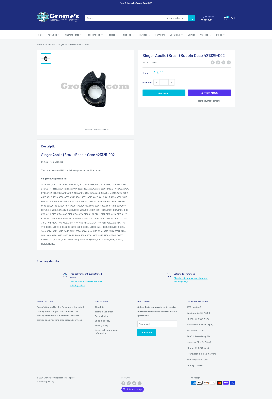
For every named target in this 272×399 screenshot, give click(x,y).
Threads (143, 34)
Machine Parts (72, 34)
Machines (52, 34)
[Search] (191, 18)
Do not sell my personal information (106, 331)
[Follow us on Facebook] (123, 383)
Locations (175, 34)
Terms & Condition (104, 311)
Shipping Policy (102, 320)
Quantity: (147, 82)
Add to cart (163, 93)
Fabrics (111, 34)
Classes (204, 34)
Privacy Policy (102, 325)
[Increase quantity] (172, 83)
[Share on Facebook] (213, 62)
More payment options (209, 100)
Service (191, 34)
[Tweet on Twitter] (223, 62)
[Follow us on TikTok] (140, 383)
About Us (99, 307)
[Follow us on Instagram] (129, 383)
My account (206, 19)
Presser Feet (93, 34)
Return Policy (101, 316)
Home (40, 34)
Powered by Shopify (45, 381)
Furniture (160, 34)
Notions (127, 34)
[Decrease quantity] (157, 83)
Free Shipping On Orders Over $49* (136, 3)
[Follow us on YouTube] (134, 383)
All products (50, 44)
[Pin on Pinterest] (218, 62)
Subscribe (147, 332)
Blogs (219, 34)
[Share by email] (229, 62)
